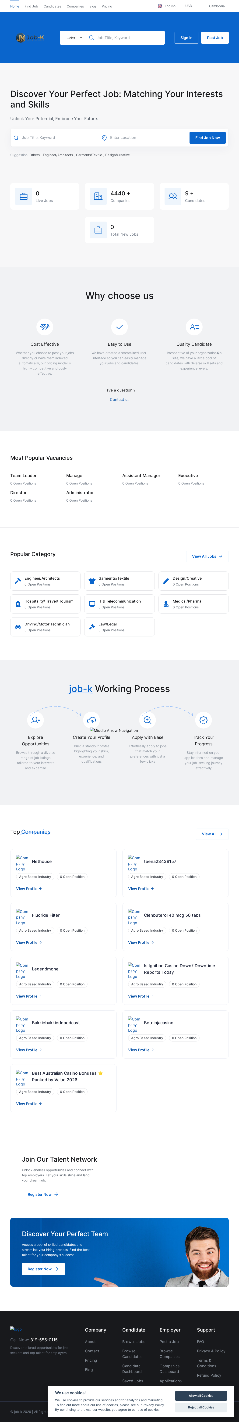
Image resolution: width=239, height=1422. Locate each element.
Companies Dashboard (169, 1369)
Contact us (119, 399)
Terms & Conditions (206, 1363)
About (90, 1341)
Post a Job (169, 1341)
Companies (75, 6)
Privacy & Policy (211, 1351)
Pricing (107, 6)
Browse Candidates (132, 1354)
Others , (35, 155)
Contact (92, 1351)
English (170, 6)
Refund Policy (209, 1375)
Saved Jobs (132, 1381)
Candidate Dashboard (132, 1369)
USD (189, 6)
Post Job (215, 37)
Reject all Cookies (201, 1407)
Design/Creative (117, 155)
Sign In (186, 37)
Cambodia (217, 6)
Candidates (52, 6)
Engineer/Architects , (59, 155)
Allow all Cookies (201, 1395)
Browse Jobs (133, 1341)
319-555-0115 (44, 1339)
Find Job (31, 6)
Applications (171, 1381)
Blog (92, 6)
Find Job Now (207, 137)
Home (14, 6)
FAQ (200, 1341)
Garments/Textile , (90, 155)
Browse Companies (169, 1354)
